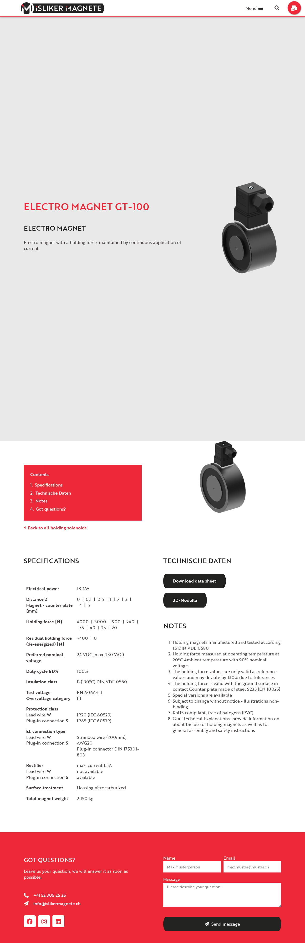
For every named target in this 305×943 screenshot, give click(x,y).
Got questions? (51, 509)
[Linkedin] (58, 921)
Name (169, 858)
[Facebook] (30, 921)
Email (229, 858)
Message (171, 879)
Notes (41, 501)
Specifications (49, 485)
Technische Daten (53, 493)
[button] (260, 8)
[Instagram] (44, 921)
